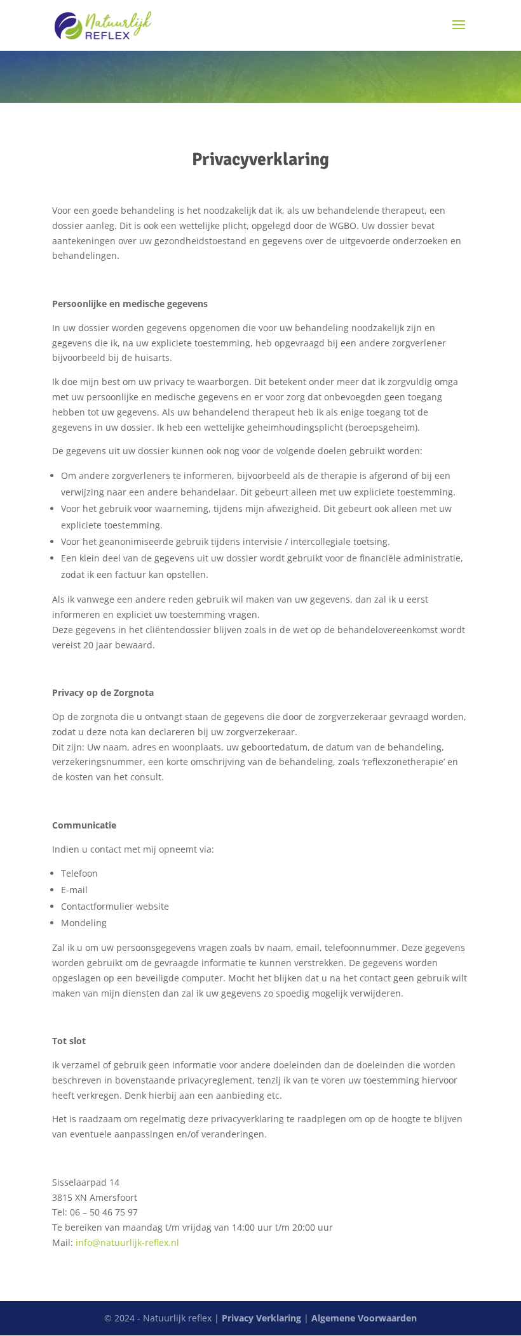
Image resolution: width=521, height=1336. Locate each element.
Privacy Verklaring (261, 1318)
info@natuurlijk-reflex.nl (127, 1242)
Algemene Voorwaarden (364, 1318)
